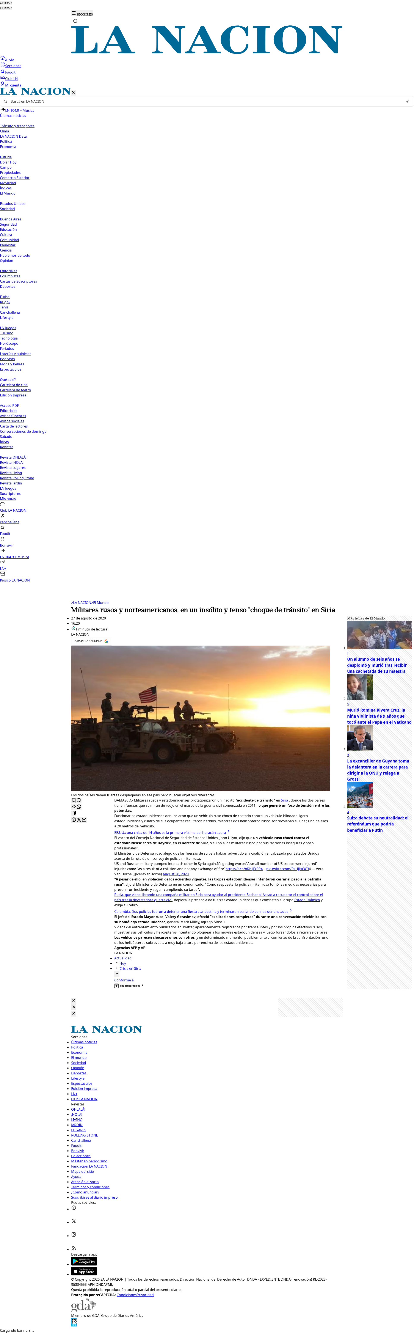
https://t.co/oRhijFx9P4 (244, 868)
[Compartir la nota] (73, 807)
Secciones (13, 65)
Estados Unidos (12, 203)
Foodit (10, 72)
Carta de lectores (14, 426)
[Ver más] (116, 974)
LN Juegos (8, 327)
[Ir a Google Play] (84, 1264)
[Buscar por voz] (407, 101)
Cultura (6, 234)
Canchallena (10, 312)
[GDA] (83, 1310)
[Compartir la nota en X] (79, 820)
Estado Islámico (307, 900)
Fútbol (5, 296)
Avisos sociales (12, 421)
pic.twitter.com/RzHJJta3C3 (287, 868)
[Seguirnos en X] (73, 1222)
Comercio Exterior (15, 177)
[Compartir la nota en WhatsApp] (79, 807)
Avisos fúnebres (13, 415)
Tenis (4, 307)
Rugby (5, 302)
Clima (4, 131)
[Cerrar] (73, 93)
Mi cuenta (13, 85)
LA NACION (81, 602)
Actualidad (123, 958)
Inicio (9, 59)
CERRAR (6, 3)
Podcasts (7, 359)
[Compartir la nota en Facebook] (73, 820)
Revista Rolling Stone (17, 478)
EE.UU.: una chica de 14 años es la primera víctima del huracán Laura (170, 832)
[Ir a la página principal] (207, 52)
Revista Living (11, 472)
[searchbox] (205, 101)
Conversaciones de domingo (23, 431)
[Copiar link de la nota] (73, 813)
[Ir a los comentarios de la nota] (79, 800)
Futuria (6, 157)
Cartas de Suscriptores (18, 281)
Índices (6, 188)
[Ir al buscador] (75, 21)
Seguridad (8, 224)
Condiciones (127, 1294)
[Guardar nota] (73, 800)
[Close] (73, 1001)
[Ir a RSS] (73, 1249)
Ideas (4, 441)
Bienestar (8, 245)
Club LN (11, 78)
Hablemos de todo (15, 255)
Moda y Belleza (12, 364)
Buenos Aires (10, 219)
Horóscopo (9, 343)
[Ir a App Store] (84, 1274)
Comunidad (9, 239)
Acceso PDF (9, 405)
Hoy (122, 963)
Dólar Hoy (8, 162)
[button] (207, 335)
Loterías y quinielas (15, 353)
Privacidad (145, 1294)
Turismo (6, 333)
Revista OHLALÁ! (13, 457)
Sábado (6, 436)
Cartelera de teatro (15, 390)
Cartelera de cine (14, 384)
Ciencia (6, 250)
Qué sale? (8, 379)
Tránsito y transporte (17, 126)
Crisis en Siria (130, 968)
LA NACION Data (13, 136)
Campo (6, 167)
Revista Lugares (13, 467)
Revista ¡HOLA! (12, 462)
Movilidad (8, 183)
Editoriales (8, 271)
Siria (284, 800)
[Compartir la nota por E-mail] (84, 820)
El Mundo (100, 602)
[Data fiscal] (74, 1325)
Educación (8, 229)
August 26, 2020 (176, 874)
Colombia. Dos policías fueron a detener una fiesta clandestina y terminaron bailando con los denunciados (201, 911)
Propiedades (10, 172)
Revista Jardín (11, 483)
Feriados (7, 348)
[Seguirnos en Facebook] (73, 1209)
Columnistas (10, 276)
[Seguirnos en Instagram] (73, 1235)
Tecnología (9, 338)
